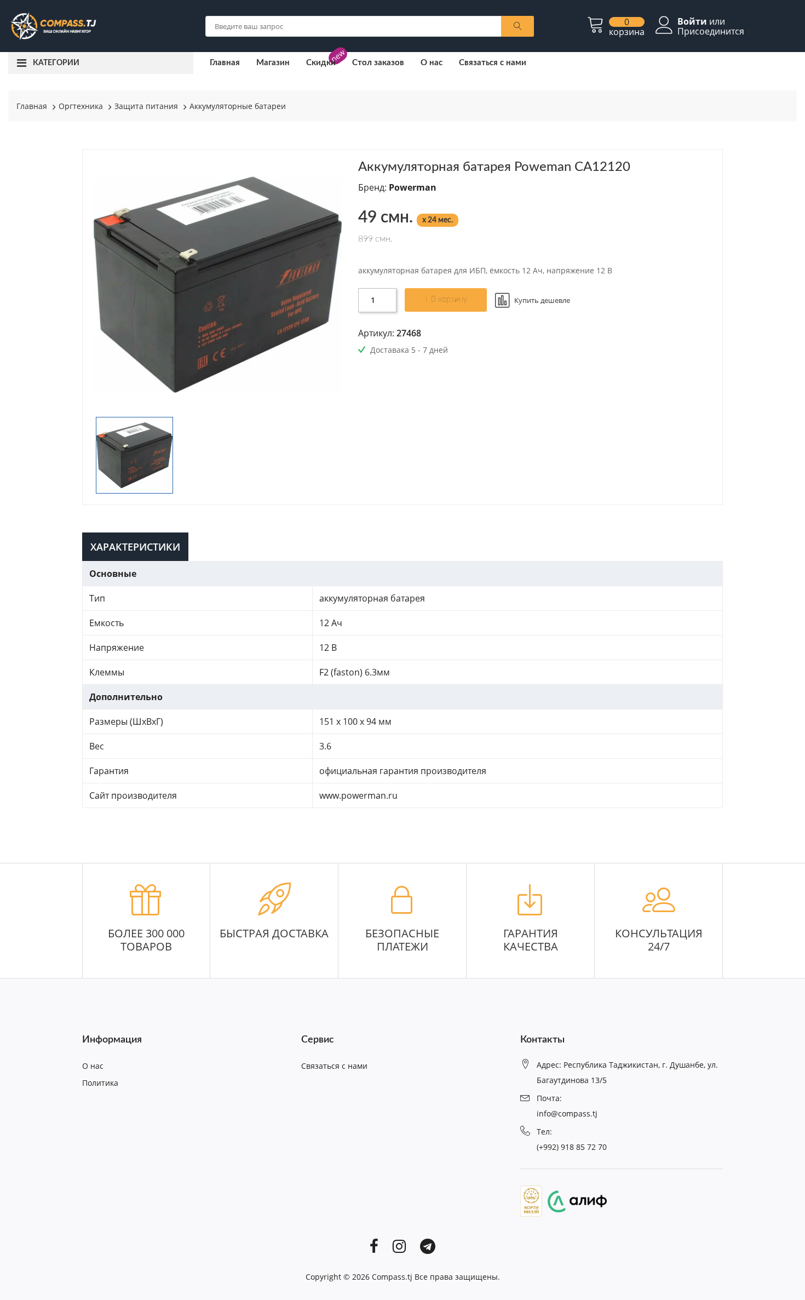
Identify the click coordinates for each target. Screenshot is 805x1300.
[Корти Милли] (531, 1200)
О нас (431, 63)
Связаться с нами (492, 63)
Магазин (273, 63)
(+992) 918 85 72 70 (572, 1147)
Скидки (321, 63)
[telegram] (427, 1246)
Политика (100, 1083)
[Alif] (574, 1200)
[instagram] (399, 1246)
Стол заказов (378, 63)
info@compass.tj (567, 1113)
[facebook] (374, 1246)
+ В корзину (445, 299)
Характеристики (135, 546)
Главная (225, 63)
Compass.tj (392, 1277)
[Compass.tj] (52, 25)
